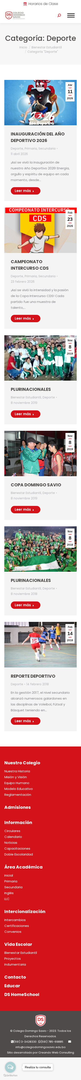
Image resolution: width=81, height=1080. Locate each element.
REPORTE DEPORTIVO (33, 676)
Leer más (23, 190)
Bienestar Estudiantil (26, 397)
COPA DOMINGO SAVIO (36, 485)
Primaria (31, 148)
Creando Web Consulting (56, 1052)
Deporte (17, 148)
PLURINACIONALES (31, 389)
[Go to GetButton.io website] (10, 1075)
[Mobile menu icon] (71, 15)
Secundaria (47, 148)
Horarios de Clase (43, 4)
